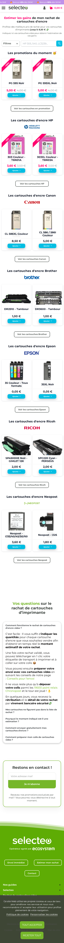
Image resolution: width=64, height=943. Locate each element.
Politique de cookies (17, 914)
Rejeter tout (32, 935)
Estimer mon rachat (48, 862)
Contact (32, 873)
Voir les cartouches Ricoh (32, 485)
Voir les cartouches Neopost (32, 560)
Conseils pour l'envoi (20, 678)
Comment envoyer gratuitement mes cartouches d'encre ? (26, 729)
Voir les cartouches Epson (32, 409)
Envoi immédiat (16, 862)
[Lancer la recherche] (59, 43)
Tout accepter (32, 924)
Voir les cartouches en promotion (32, 108)
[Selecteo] (32, 837)
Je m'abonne (32, 784)
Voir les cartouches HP (32, 183)
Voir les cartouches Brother (32, 334)
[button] (44, 7)
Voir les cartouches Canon (32, 259)
